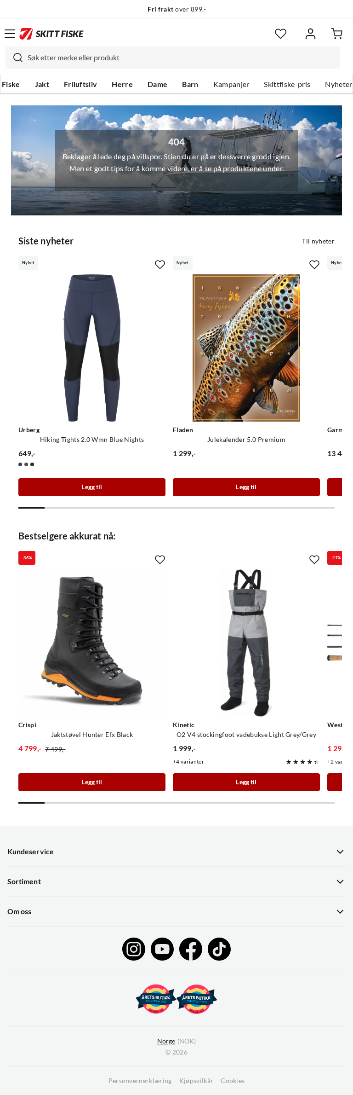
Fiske (11, 84)
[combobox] (173, 57)
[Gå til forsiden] (51, 34)
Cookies (233, 1080)
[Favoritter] (280, 34)
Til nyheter (318, 241)
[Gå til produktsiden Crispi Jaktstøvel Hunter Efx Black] (91, 643)
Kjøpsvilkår (196, 1080)
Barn (190, 84)
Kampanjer (231, 84)
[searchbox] (181, 58)
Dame (157, 84)
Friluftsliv (80, 84)
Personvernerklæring (140, 1080)
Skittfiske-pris (287, 84)
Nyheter (338, 84)
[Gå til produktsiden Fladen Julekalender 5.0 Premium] (246, 348)
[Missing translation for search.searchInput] (14, 57)
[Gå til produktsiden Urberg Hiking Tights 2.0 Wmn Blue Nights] (91, 348)
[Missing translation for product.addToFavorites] (160, 264)
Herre (122, 84)
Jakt (42, 84)
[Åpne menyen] (9, 33)
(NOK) (176, 1041)
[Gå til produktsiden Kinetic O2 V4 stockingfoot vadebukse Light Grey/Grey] (246, 643)
